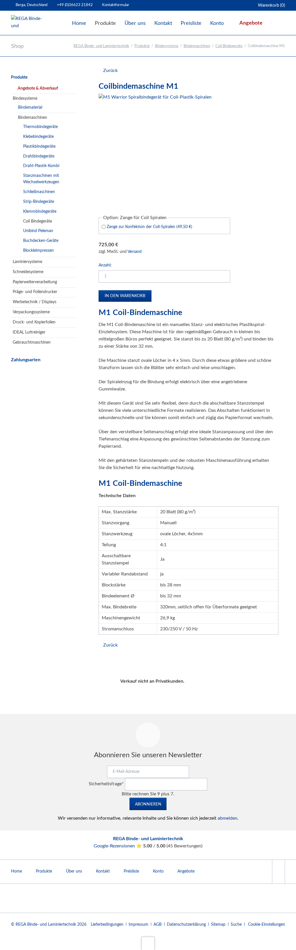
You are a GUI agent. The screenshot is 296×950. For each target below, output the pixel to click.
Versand (134, 252)
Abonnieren (148, 804)
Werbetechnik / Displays (34, 302)
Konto (158, 871)
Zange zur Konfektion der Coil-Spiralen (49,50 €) (149, 227)
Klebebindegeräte (38, 137)
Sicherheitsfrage (106, 784)
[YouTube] (278, 871)
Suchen (278, 23)
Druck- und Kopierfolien (34, 322)
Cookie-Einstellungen (266, 925)
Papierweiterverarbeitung (35, 282)
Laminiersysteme (27, 262)
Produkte (142, 46)
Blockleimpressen (38, 251)
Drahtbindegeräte (38, 156)
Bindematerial (30, 107)
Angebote (186, 871)
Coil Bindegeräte (229, 46)
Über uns (74, 871)
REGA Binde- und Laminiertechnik (101, 46)
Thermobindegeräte (40, 127)
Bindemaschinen (197, 46)
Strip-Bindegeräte (38, 202)
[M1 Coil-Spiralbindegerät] (155, 150)
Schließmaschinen (39, 192)
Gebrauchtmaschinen (32, 342)
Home (16, 871)
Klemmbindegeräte (39, 212)
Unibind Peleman (38, 231)
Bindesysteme (166, 46)
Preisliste (131, 871)
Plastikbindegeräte (39, 147)
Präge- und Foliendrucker (35, 292)
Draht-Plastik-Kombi (41, 166)
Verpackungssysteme (31, 312)
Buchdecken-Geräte (40, 241)
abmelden (227, 818)
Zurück (110, 70)
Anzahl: (105, 265)
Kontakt (103, 871)
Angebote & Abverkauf (38, 88)
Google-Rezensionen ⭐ (118, 846)
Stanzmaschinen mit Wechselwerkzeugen (41, 179)
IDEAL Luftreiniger (29, 332)
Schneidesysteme (28, 272)
